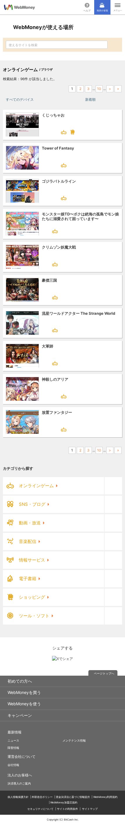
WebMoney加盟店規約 (63, 802)
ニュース (13, 740)
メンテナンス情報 (74, 740)
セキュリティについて (40, 808)
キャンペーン (20, 715)
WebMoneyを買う (24, 692)
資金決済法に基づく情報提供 (73, 796)
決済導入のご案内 (19, 783)
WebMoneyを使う (24, 703)
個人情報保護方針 (18, 796)
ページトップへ (104, 673)
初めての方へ (20, 681)
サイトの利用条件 (67, 808)
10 (99, 89)
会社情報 (13, 764)
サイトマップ (90, 808)
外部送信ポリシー (42, 796)
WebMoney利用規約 (105, 796)
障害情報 (13, 747)
